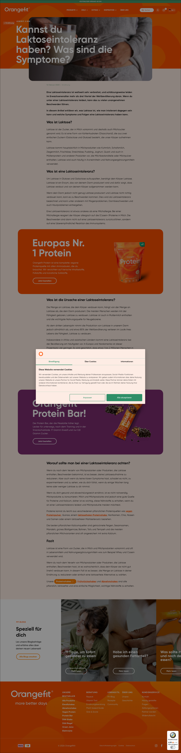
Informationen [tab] (127, 361)
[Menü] (177, 747)
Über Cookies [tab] (90, 361)
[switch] (172, 747)
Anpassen (87, 397)
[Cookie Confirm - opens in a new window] (41, 354)
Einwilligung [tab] (54, 361)
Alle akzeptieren (124, 397)
